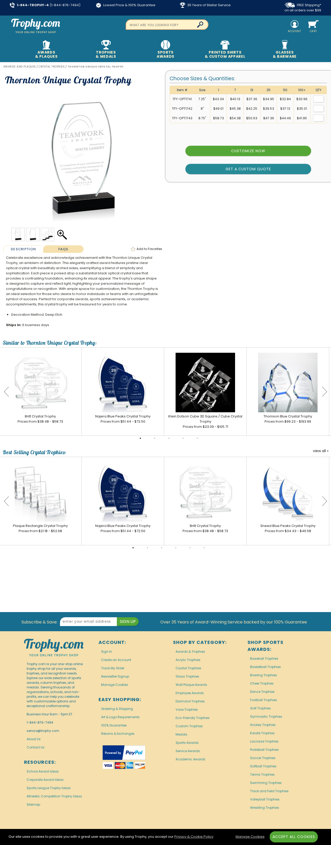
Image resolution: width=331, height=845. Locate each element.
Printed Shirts (225, 54)
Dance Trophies (262, 691)
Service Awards (188, 751)
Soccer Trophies (262, 758)
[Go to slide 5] (197, 438)
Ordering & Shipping (117, 709)
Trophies (106, 54)
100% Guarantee (113, 725)
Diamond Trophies (190, 701)
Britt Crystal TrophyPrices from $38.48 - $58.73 (40, 419)
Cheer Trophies (262, 683)
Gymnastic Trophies (266, 716)
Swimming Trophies (266, 783)
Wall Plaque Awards (191, 684)
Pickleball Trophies (264, 749)
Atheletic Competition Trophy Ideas (54, 796)
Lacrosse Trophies (264, 741)
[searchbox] (167, 24)
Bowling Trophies (263, 675)
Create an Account (116, 660)
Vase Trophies (187, 709)
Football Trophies (263, 700)
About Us (34, 739)
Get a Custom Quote (248, 169)
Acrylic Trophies (188, 660)
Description (23, 249)
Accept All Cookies (294, 836)
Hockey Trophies (263, 725)
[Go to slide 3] (168, 438)
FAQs (63, 249)
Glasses (285, 54)
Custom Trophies (189, 726)
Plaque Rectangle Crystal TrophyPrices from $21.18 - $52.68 (40, 528)
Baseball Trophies (264, 658)
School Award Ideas (43, 771)
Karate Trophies (262, 733)
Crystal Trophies (188, 668)
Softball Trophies (263, 766)
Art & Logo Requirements (120, 717)
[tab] (23, 249)
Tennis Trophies (262, 774)
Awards (46, 54)
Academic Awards (190, 759)
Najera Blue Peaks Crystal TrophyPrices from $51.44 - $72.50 (123, 419)
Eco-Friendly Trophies (192, 718)
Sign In (106, 651)
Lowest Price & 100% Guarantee (128, 5)
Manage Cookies (114, 684)
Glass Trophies (187, 676)
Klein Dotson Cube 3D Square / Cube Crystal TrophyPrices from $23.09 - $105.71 (205, 421)
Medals (181, 734)
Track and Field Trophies (269, 791)
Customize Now (248, 150)
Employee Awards (190, 693)
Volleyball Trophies (265, 799)
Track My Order (112, 668)
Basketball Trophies (265, 667)
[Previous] (6, 391)
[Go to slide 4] (183, 438)
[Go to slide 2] (154, 438)
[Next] (324, 391)
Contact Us (35, 747)
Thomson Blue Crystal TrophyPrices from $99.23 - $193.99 (288, 419)
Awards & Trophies (190, 651)
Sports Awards (187, 742)
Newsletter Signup (115, 676)
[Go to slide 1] (140, 438)
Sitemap (33, 804)
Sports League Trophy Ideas (49, 788)
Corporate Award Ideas (45, 779)
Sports (165, 54)
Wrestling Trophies (264, 807)
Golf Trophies (260, 708)
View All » (320, 451)
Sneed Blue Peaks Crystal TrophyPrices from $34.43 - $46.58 (287, 528)
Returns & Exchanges (117, 733)
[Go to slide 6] (204, 547)
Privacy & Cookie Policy (193, 836)
